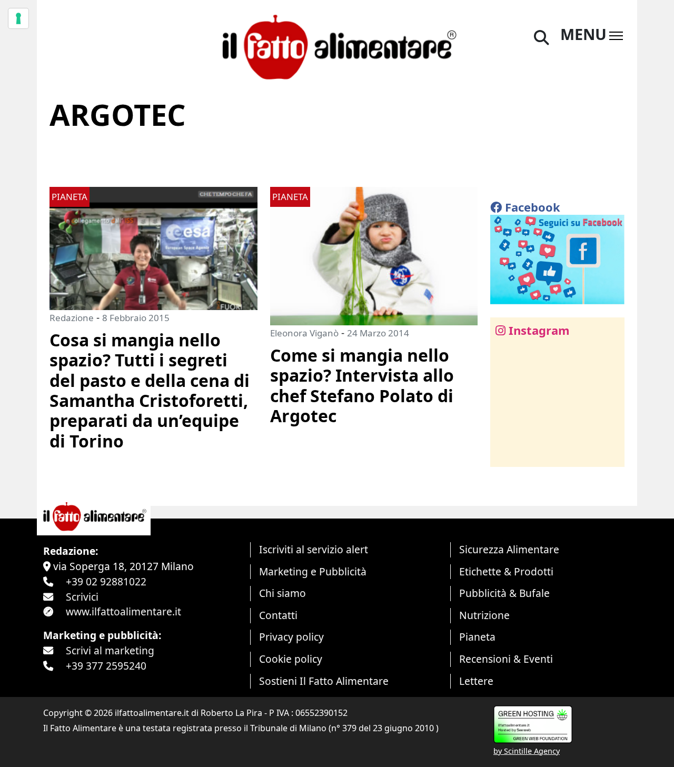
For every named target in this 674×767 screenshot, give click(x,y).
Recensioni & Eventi (506, 659)
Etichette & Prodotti (506, 571)
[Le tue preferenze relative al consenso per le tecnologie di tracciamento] (18, 18)
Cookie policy (290, 659)
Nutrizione (484, 615)
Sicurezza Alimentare (509, 549)
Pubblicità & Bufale (504, 593)
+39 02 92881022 (106, 581)
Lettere (476, 681)
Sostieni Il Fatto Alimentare (324, 681)
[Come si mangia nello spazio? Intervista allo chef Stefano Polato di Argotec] (374, 255)
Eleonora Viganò (304, 333)
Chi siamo (282, 593)
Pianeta (477, 637)
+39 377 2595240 (106, 666)
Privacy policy (291, 637)
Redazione (71, 318)
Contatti (278, 615)
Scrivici (82, 597)
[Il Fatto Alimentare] (337, 45)
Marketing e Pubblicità (312, 571)
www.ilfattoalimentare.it (123, 611)
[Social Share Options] (505, 453)
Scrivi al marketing (110, 650)
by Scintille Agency (526, 751)
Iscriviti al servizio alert (313, 549)
